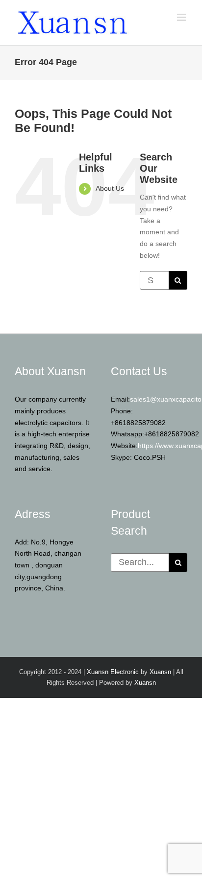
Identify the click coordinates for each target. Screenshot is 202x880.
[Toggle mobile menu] (182, 17)
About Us (110, 188)
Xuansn (160, 672)
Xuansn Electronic (113, 672)
